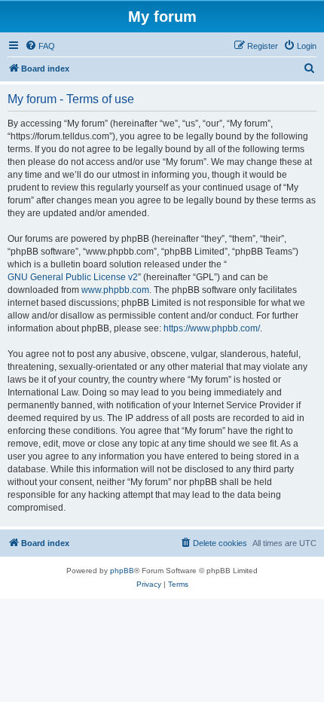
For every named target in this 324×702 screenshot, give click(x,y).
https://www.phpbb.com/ (212, 328)
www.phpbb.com (115, 290)
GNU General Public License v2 (73, 277)
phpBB (122, 570)
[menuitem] (40, 46)
